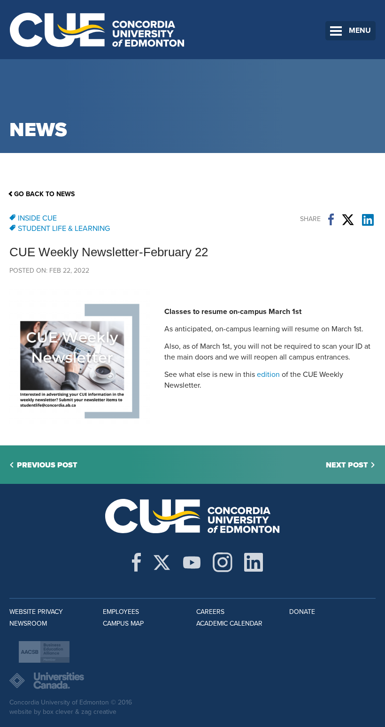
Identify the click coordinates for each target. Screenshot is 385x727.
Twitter (347, 219)
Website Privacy (36, 612)
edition (268, 374)
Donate (302, 612)
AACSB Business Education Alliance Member (44, 652)
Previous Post (47, 465)
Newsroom (28, 624)
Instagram (222, 562)
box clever (58, 712)
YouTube (192, 562)
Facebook (331, 220)
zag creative (98, 712)
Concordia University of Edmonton (97, 29)
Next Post (347, 465)
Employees (121, 612)
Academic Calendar (229, 624)
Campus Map (123, 624)
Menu (360, 30)
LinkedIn (368, 220)
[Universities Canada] (192, 680)
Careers (210, 612)
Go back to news (44, 194)
